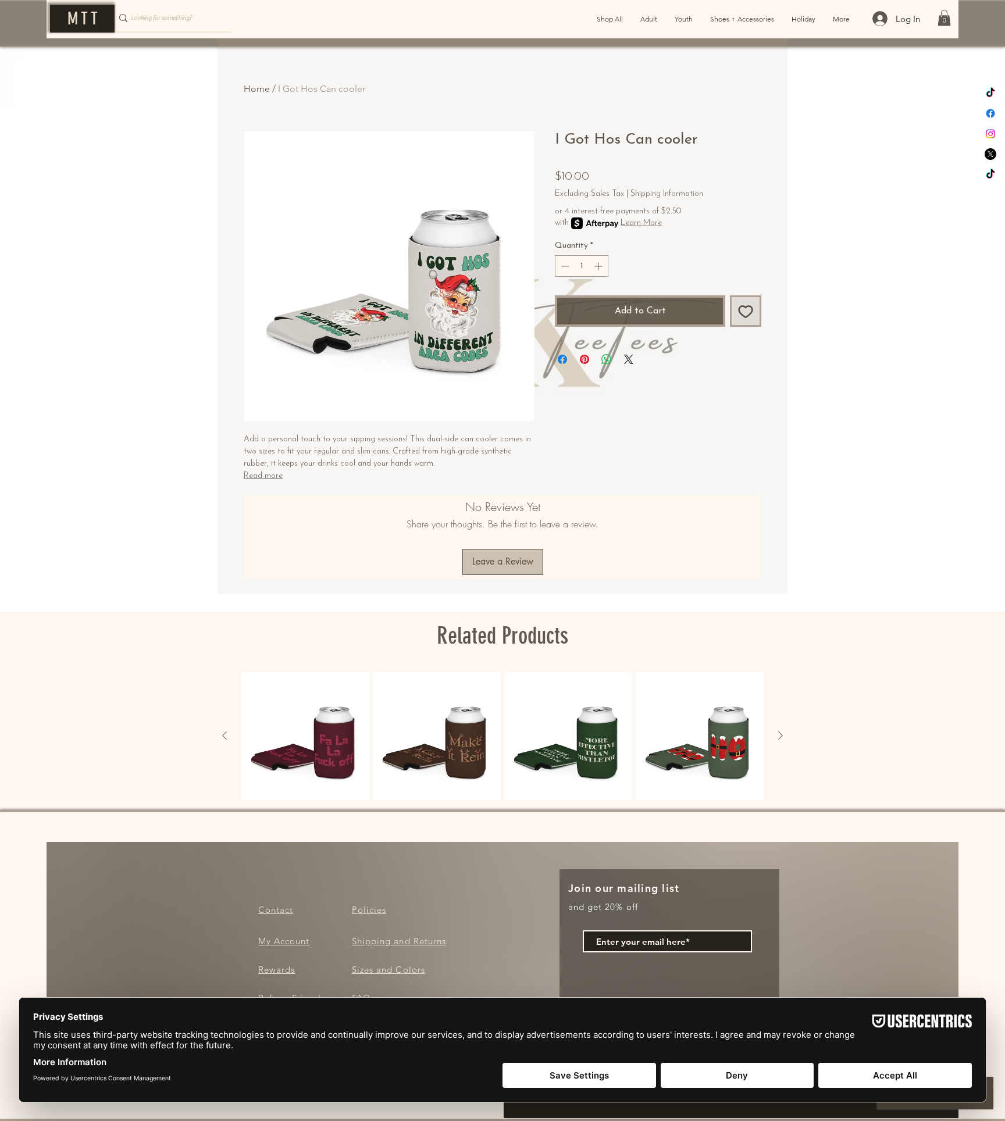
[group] (502, 736)
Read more (263, 476)
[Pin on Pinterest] (584, 359)
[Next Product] (780, 735)
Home (257, 88)
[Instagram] (990, 134)
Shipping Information (666, 194)
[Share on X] (629, 359)
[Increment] (599, 266)
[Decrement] (564, 266)
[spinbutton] (581, 266)
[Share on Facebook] (562, 359)
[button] (944, 18)
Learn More (641, 223)
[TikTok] (990, 93)
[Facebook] (990, 113)
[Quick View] (305, 736)
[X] (990, 154)
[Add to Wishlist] (745, 311)
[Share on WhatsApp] (607, 359)
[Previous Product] (224, 735)
